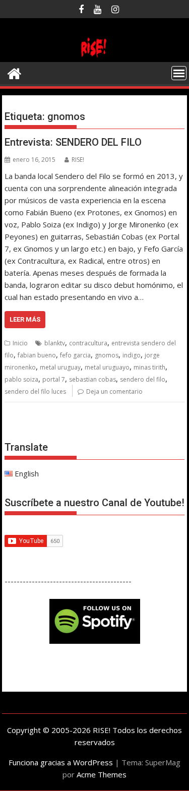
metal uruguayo (107, 367)
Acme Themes (102, 774)
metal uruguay (60, 367)
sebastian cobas (92, 379)
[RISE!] (95, 56)
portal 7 (53, 379)
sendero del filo (142, 379)
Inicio (20, 343)
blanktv (54, 343)
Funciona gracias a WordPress (61, 762)
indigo (131, 355)
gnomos (106, 355)
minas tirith (149, 367)
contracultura (88, 343)
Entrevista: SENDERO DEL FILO (73, 142)
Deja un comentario (114, 391)
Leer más (25, 319)
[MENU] (178, 73)
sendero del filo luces (35, 391)
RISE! (78, 159)
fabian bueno (37, 355)
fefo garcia (75, 355)
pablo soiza (21, 379)
